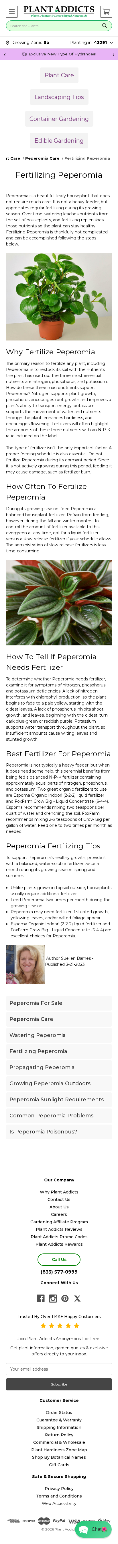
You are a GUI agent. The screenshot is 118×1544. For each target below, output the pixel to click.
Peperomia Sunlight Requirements (56, 1099)
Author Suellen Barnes (68, 958)
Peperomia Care (31, 1019)
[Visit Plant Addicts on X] (77, 1299)
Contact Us (59, 1199)
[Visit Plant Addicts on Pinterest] (65, 1299)
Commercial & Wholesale (59, 1442)
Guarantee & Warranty (59, 1420)
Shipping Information (59, 1427)
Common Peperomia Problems (51, 1115)
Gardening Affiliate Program (59, 1221)
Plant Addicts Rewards (59, 1244)
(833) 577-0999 (59, 1272)
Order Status (59, 1412)
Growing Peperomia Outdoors (50, 1083)
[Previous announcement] (4, 54)
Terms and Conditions (59, 1496)
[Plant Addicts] (59, 12)
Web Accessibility (59, 1503)
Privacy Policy (59, 1488)
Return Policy (59, 1434)
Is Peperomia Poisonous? (43, 1132)
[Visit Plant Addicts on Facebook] (41, 1299)
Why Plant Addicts (59, 1192)
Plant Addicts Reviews (59, 1229)
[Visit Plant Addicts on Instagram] (53, 1299)
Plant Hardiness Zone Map (59, 1449)
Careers (59, 1214)
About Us (59, 1207)
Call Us (59, 1259)
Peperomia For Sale (35, 1003)
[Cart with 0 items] (106, 12)
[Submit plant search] (105, 26)
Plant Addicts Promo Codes (59, 1236)
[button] (11, 12)
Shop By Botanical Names (59, 1457)
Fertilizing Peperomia (38, 1051)
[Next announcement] (113, 54)
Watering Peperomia (37, 1035)
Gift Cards (59, 1464)
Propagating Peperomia (42, 1067)
